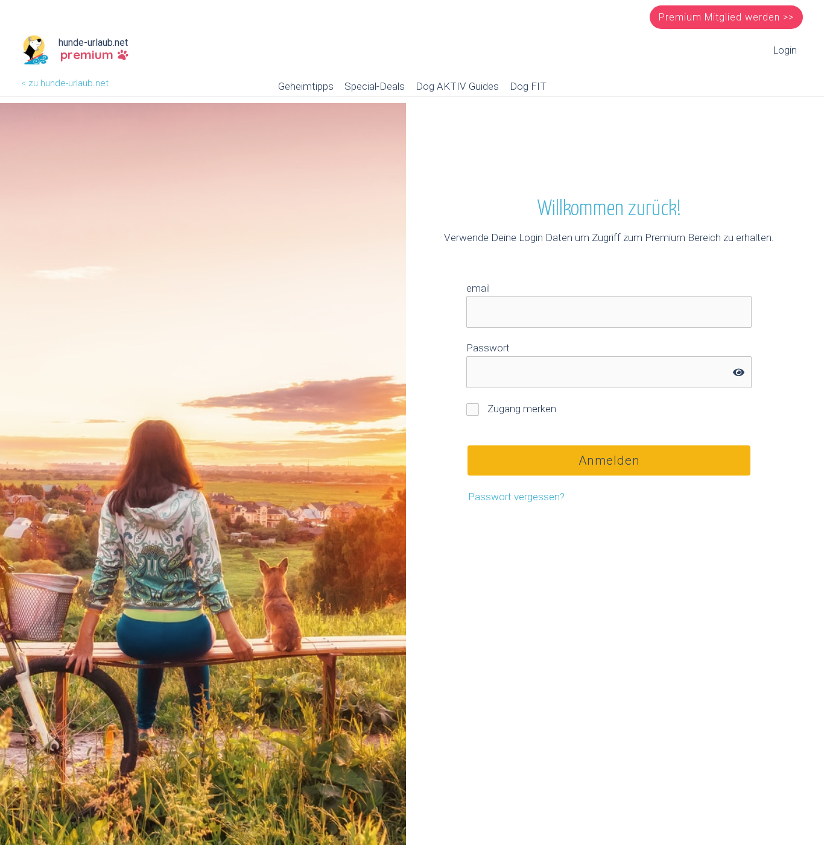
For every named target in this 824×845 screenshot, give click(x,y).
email (478, 288)
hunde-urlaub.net (93, 42)
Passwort (488, 348)
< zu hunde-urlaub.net (65, 83)
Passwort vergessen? (516, 497)
